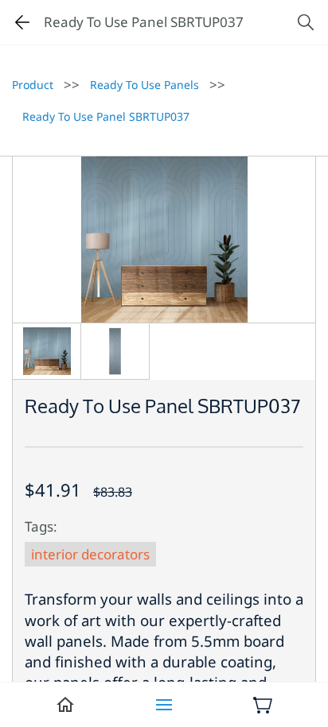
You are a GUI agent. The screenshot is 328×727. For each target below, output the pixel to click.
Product (32, 84)
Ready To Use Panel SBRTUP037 (105, 116)
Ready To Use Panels (144, 84)
